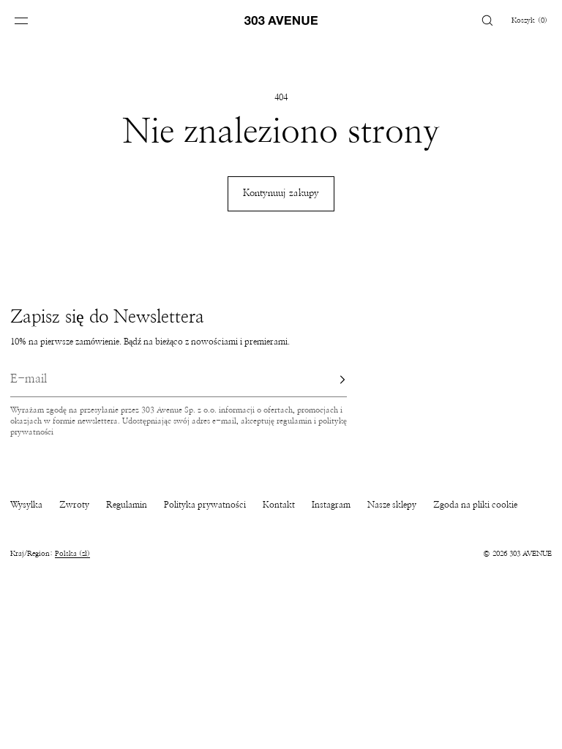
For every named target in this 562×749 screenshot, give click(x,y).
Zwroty (74, 504)
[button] (487, 20)
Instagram (331, 504)
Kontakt (279, 504)
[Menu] (32, 20)
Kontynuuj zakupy (281, 193)
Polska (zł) (72, 553)
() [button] (529, 20)
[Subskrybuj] (328, 379)
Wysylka (26, 504)
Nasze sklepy (391, 504)
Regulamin (126, 504)
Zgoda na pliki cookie (475, 504)
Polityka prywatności (205, 504)
